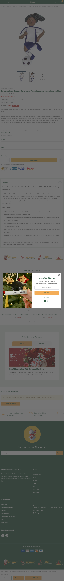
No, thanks (46, 297)
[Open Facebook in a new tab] (45, 301)
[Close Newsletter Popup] (59, 275)
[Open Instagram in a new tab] (48, 301)
